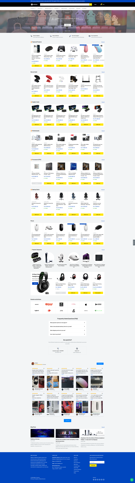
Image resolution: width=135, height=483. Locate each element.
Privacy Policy (76, 471)
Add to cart (37, 65)
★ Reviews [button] (134, 243)
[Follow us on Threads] (97, 479)
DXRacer (82, 201)
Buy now (67, 24)
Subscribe (93, 465)
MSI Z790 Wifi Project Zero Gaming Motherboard (97, 145)
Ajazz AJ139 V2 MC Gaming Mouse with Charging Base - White (61, 87)
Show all (103, 41)
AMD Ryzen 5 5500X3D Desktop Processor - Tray (36, 174)
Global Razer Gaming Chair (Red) (36, 204)
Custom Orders (72, 8)
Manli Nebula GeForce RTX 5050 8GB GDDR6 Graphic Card (73, 117)
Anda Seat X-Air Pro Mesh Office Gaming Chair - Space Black (61, 204)
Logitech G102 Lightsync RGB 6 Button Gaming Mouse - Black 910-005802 (98, 235)
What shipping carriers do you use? (57, 330)
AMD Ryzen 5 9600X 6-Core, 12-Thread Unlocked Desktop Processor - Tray (86, 174)
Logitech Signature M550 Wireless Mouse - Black (48, 56)
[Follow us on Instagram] (99, 479)
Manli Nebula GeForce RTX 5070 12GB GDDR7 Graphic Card (48, 117)
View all (103, 72)
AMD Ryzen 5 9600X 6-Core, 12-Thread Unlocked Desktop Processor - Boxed (98, 174)
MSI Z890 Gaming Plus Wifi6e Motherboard (73, 145)
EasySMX (57, 54)
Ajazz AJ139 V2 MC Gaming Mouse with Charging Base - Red (48, 87)
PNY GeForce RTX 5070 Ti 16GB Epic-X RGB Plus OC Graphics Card (85, 117)
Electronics (40, 8)
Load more (68, 420)
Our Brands (84, 8)
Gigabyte (94, 114)
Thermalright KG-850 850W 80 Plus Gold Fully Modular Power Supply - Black (73, 87)
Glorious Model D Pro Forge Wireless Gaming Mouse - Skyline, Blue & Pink (97, 57)
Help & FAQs (76, 467)
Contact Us (76, 459)
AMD (32, 171)
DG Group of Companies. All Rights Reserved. (38, 478)
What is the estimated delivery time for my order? (61, 326)
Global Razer (34, 201)
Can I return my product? (55, 334)
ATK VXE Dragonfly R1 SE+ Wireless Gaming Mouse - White (36, 235)
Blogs (75, 472)
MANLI (33, 114)
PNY (81, 114)
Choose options (98, 292)
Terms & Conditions (77, 469)
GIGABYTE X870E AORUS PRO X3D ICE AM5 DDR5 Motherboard (37, 145)
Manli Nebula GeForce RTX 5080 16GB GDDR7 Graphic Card (36, 117)
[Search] (90, 4)
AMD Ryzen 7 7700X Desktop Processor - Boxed (49, 174)
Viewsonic (82, 84)
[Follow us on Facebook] (93, 479)
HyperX (57, 282)
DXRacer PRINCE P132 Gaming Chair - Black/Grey (85, 204)
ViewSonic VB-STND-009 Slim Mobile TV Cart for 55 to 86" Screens (98, 87)
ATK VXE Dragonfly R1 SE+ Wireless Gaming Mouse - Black (60, 235)
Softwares (56, 8)
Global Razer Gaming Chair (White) (48, 204)
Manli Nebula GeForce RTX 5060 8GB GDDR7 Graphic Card (60, 117)
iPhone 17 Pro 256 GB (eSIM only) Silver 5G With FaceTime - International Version (36, 57)
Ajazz (33, 84)
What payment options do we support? (58, 322)
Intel (69, 171)
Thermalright (71, 84)
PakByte (36, 363)
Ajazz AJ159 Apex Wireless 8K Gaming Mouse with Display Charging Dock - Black (36, 87)
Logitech (45, 54)
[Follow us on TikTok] (101, 479)
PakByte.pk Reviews (35, 439)
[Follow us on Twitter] (95, 479)
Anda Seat (58, 201)
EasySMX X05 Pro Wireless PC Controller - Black (60, 56)
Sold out (36, 183)
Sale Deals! (78, 8)
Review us (100, 363)
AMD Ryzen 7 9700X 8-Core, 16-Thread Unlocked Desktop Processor (61, 174)
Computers (33, 8)
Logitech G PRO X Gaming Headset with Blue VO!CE (84, 284)
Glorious (82, 54)
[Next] (104, 86)
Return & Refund (77, 462)
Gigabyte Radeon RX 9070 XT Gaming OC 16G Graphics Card (98, 116)
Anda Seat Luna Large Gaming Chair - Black (97, 204)
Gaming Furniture (48, 8)
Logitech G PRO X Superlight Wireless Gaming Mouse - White (49, 235)
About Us (75, 457)
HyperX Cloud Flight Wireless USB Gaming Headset (61, 284)
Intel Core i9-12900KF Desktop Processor (72, 174)
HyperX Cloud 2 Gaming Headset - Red (72, 284)
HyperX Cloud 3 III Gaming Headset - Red (97, 284)
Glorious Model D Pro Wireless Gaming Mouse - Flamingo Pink (85, 57)
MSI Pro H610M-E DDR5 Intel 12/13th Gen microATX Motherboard (61, 145)
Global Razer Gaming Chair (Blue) (73, 204)
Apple (33, 54)
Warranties (76, 464)
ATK (32, 233)
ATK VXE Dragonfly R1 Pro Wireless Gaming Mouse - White (85, 235)
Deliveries (76, 460)
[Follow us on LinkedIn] (103, 479)
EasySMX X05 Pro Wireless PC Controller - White (73, 56)
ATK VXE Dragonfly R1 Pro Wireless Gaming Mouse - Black (73, 235)
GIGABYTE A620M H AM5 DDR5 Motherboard (48, 145)
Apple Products (64, 8)
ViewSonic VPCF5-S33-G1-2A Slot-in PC (86, 86)
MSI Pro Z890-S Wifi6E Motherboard (85, 145)
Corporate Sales (77, 465)
